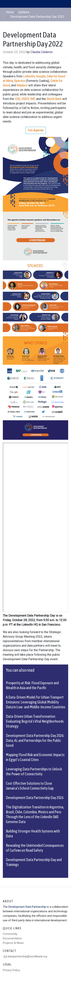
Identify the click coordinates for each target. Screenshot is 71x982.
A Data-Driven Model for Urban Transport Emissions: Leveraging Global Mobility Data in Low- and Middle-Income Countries (35, 702)
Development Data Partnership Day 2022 (37, 16)
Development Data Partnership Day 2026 (34, 797)
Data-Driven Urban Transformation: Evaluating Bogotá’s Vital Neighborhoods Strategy (35, 721)
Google (40, 76)
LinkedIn (29, 76)
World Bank (54, 99)
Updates (23, 12)
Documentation (12, 938)
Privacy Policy (11, 970)
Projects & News (13, 943)
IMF (32, 99)
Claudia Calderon (41, 52)
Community (10, 934)
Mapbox (22, 85)
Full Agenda (35, 130)
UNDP (25, 99)
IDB (17, 99)
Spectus (19, 81)
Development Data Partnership (27, 906)
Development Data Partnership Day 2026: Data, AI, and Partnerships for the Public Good (35, 740)
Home (10, 12)
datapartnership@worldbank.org (27, 956)
